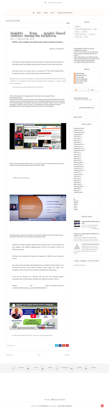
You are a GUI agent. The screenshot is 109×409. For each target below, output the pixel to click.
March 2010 (77, 184)
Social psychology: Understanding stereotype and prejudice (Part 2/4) (84, 61)
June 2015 (77, 154)
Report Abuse (78, 117)
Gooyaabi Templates (64, 406)
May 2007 (76, 190)
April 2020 (77, 142)
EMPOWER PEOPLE (81, 75)
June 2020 (77, 138)
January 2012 (78, 164)
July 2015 (76, 152)
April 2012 (77, 160)
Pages (52, 12)
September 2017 (78, 148)
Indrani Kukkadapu (81, 79)
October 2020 (78, 130)
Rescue (77, 31)
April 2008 (77, 188)
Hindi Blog (78, 37)
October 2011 (78, 168)
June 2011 (77, 172)
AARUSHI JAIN (80, 73)
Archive (76, 204)
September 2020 (78, 132)
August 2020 (77, 134)
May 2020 (76, 140)
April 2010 (77, 182)
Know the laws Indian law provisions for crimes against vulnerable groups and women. (86, 53)
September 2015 (78, 150)
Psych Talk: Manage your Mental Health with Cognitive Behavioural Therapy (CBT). (86, 58)
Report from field (80, 34)
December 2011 (78, 166)
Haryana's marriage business (90, 244)
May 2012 (76, 158)
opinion (84, 31)
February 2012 (78, 162)
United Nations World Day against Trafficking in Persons (84, 49)
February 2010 (78, 186)
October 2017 (78, 146)
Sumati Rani (79, 83)
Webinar (77, 26)
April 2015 (77, 156)
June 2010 (77, 178)
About (46, 12)
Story (86, 37)
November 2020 (78, 128)
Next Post (67, 355)
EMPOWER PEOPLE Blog (81, 98)
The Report (92, 34)
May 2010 (76, 180)
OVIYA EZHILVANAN (81, 81)
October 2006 (78, 192)
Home (39, 12)
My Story (76, 201)
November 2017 (78, 144)
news (95, 29)
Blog (75, 206)
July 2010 (76, 176)
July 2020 (76, 136)
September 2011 (78, 170)
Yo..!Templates (43, 406)
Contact (76, 209)
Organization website (65, 12)
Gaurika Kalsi (80, 77)
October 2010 (78, 174)
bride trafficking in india (83, 29)
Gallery (76, 202)
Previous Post (9, 355)
